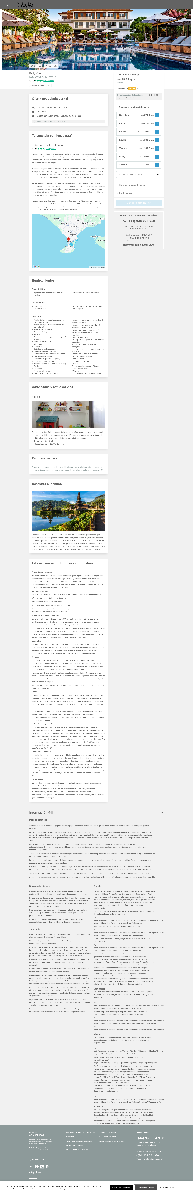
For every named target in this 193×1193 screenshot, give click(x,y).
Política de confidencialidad (79, 1141)
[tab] (139, 107)
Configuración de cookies (145, 1187)
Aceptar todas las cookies (121, 1187)
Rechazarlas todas (167, 1187)
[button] (7, 5)
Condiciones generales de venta (80, 1132)
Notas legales (72, 1137)
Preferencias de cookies (77, 1150)
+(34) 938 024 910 (141, 221)
